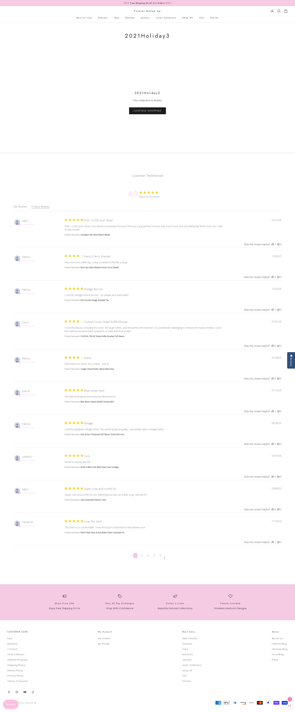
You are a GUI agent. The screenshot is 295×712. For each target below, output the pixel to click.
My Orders (104, 638)
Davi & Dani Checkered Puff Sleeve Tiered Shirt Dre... (103, 434)
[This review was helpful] (273, 244)
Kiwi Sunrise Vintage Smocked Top (95, 300)
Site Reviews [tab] (20, 206)
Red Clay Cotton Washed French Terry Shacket (100, 267)
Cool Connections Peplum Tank (93, 500)
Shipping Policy (16, 665)
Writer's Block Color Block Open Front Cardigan (100, 467)
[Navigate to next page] (165, 558)
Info (201, 17)
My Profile (103, 643)
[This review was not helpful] (278, 244)
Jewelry (145, 17)
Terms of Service (17, 681)
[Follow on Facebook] (8, 692)
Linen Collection (166, 17)
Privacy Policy (15, 675)
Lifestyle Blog (280, 649)
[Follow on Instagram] (16, 692)
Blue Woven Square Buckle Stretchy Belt (97, 401)
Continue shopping (148, 110)
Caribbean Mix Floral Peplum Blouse (95, 234)
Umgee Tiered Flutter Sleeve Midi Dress (97, 369)
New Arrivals (84, 17)
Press (275, 659)
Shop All (187, 17)
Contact (12, 649)
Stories (214, 17)
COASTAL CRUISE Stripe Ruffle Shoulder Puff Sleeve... (103, 336)
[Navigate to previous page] (131, 558)
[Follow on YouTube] (24, 692)
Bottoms (130, 17)
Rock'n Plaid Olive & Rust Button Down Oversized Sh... (103, 532)
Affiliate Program (17, 659)
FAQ (9, 638)
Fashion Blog (279, 643)
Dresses (103, 17)
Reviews (12, 643)
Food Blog (278, 654)
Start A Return (15, 654)
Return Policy (15, 670)
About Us (277, 638)
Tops (117, 17)
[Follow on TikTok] (32, 692)
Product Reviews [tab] (40, 206)
